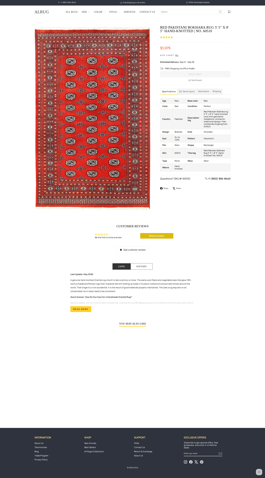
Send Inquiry (196, 80)
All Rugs (72, 11)
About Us (39, 443)
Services (129, 11)
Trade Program (41, 455)
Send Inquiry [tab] (189, 91)
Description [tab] (203, 91)
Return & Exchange (143, 451)
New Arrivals (90, 443)
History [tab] (141, 266)
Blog (37, 451)
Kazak (81, 283)
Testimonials (41, 447)
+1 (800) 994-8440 (218, 178)
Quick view (58, 399)
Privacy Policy (41, 459)
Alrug (42, 12)
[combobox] (191, 11)
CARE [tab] (121, 266)
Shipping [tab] (217, 91)
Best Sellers (90, 447)
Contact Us (147, 11)
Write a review (156, 235)
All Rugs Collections (94, 451)
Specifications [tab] (169, 91)
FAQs (136, 443)
